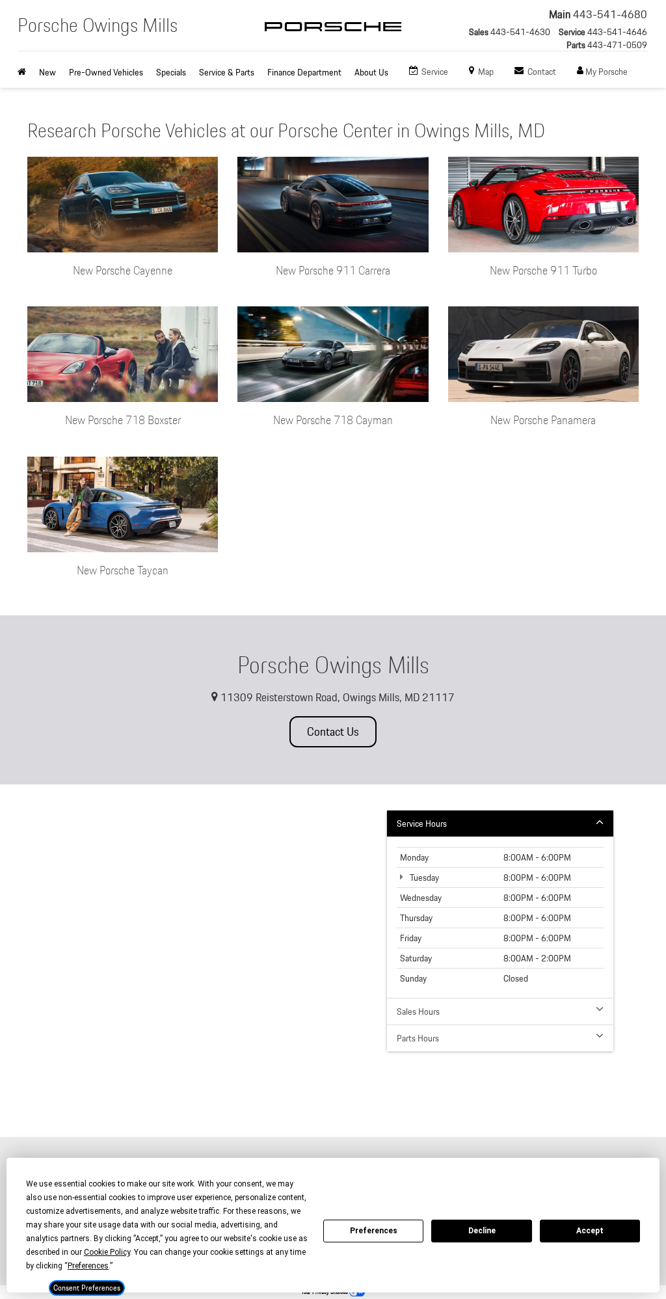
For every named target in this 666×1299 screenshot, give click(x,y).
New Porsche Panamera (543, 419)
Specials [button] (171, 72)
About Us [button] (371, 72)
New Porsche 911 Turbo (543, 270)
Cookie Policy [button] (107, 1252)
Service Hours (422, 823)
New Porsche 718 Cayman (333, 419)
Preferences (373, 1230)
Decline (482, 1230)
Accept (590, 1230)
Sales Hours (418, 1011)
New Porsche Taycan (122, 570)
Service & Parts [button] (226, 72)
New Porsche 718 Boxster (123, 419)
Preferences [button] (88, 1265)
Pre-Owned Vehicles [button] (106, 72)
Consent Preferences (86, 1287)
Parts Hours (418, 1038)
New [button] (47, 72)
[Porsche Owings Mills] (333, 37)
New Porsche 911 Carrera (333, 270)
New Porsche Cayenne (122, 270)
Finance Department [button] (304, 72)
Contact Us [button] (333, 731)
